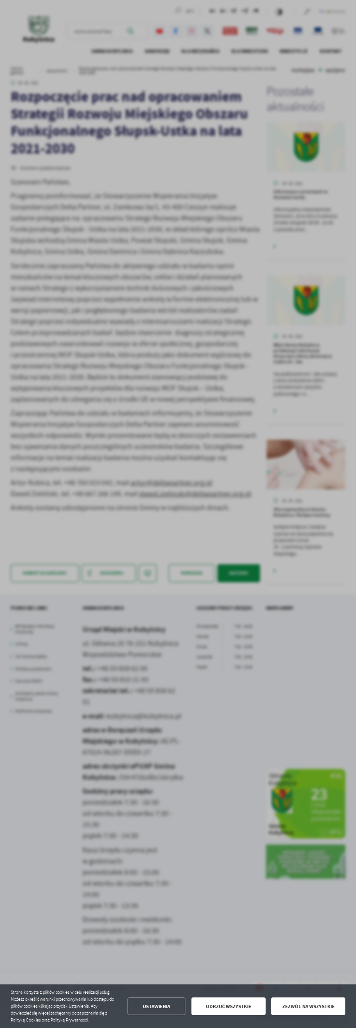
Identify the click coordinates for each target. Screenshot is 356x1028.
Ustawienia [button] (156, 1006)
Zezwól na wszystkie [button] (308, 1006)
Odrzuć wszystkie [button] (228, 1006)
